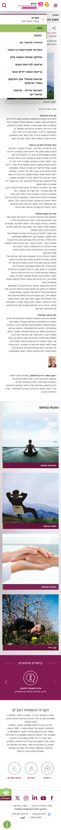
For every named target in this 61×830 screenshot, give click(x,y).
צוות (39, 28)
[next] (7, 682)
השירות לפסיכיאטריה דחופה (25, 50)
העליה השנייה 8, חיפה (41, 805)
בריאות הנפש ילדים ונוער (27, 72)
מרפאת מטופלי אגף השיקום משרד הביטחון (25, 81)
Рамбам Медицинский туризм (30, 808)
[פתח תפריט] (55, 5)
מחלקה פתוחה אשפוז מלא (26, 57)
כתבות (38, 35)
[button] (23, 19)
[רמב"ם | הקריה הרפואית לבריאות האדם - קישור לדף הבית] (29, 5)
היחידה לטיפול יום (31, 42)
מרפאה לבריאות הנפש (28, 64)
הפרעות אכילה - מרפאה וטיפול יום (27, 92)
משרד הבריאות (19, 805)
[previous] (54, 682)
